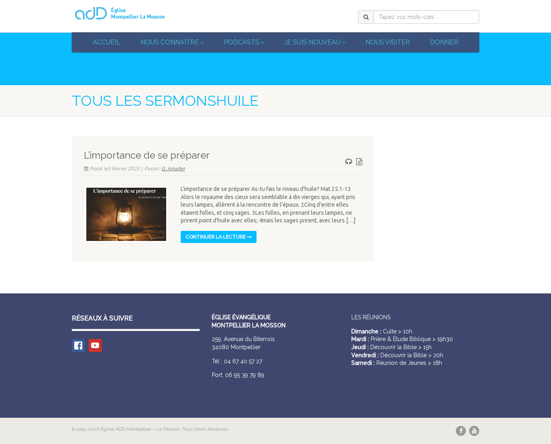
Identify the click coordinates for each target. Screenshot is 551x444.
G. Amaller (173, 168)
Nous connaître (169, 42)
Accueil (106, 42)
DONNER (444, 42)
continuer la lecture (216, 237)
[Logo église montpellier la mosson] (136, 13)
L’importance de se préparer (147, 155)
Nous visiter (387, 42)
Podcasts (241, 42)
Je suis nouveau (312, 42)
